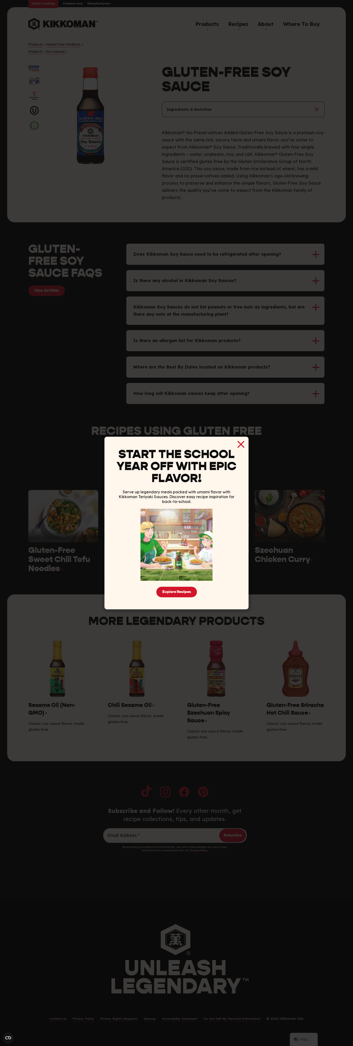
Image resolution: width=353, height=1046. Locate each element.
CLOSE (241, 444)
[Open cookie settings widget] (8, 1038)
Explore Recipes (176, 592)
